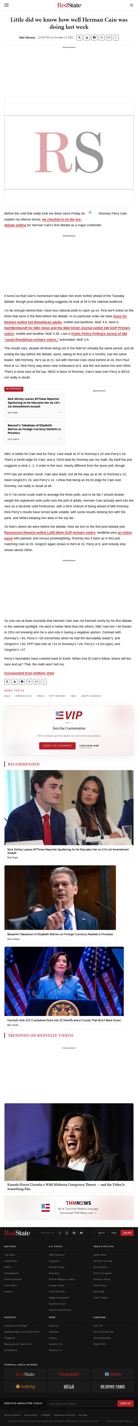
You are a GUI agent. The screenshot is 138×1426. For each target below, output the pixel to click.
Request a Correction (64, 1415)
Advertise (54, 1331)
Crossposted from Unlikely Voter (29, 673)
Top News (9, 1254)
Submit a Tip (56, 1344)
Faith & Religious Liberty (62, 1279)
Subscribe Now (89, 746)
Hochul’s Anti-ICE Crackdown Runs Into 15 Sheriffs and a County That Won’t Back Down (64, 1020)
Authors (8, 1291)
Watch (7, 1267)
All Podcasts (10, 1350)
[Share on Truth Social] (87, 37)
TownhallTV (10, 1285)
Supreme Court (57, 1303)
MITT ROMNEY (57, 696)
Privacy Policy (31, 1415)
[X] (60, 1233)
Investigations (11, 1273)
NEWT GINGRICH (91, 696)
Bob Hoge (12, 857)
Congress (54, 1261)
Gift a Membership (103, 1331)
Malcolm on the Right (15, 1325)
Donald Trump (57, 1267)
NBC (73, 696)
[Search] (131, 5)
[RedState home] (17, 1232)
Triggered (9, 1338)
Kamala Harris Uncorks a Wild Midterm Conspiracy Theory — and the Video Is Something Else (66, 1186)
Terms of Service (12, 1415)
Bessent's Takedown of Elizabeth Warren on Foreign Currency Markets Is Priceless (60, 934)
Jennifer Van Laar (102, 1261)
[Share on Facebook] (94, 37)
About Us (54, 1325)
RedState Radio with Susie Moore (22, 1331)
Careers (53, 1338)
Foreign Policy (56, 1285)
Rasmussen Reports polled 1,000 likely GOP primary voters (49, 532)
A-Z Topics (55, 1246)
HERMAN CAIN (23, 696)
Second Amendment (60, 1309)
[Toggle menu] (6, 5)
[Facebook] (74, 1233)
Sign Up (126, 1403)
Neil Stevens (27, 37)
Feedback (46, 1415)
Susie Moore (100, 1267)
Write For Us (55, 1350)
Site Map (83, 1415)
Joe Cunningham (102, 1273)
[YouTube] (81, 1233)
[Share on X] (79, 37)
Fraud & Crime (57, 1291)
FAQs (113, 1233)
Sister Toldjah (100, 1297)
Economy (54, 1273)
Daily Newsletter (102, 1338)
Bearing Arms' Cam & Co (17, 1344)
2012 (7, 696)
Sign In (101, 1233)
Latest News (10, 1261)
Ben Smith (12, 1025)
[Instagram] (67, 1233)
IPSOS (40, 696)
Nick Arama (13, 939)
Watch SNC (99, 1344)
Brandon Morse (101, 1279)
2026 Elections (57, 1254)
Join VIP (127, 1233)
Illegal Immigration (59, 1297)
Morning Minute (13, 1279)
